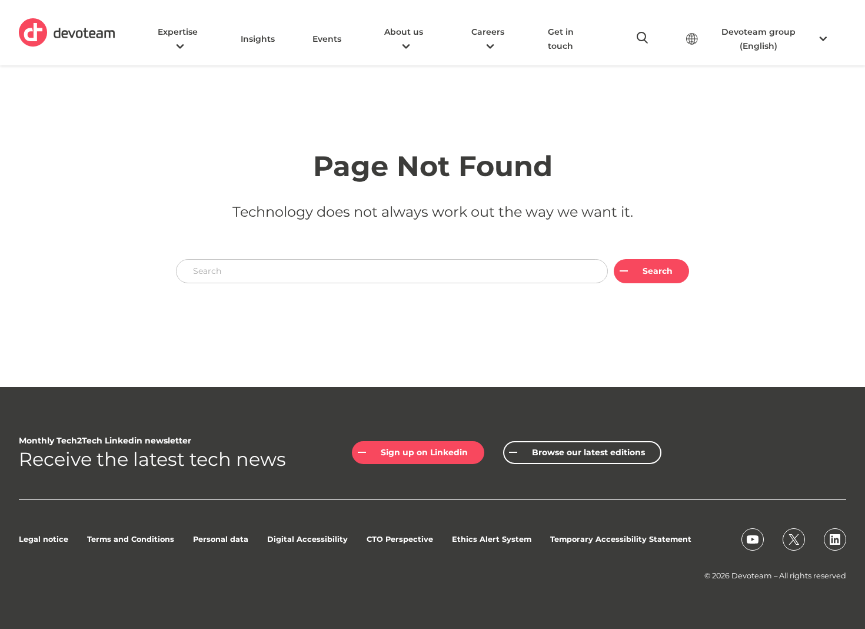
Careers (487, 32)
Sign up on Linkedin (424, 452)
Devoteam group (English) (758, 39)
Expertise (178, 32)
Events (326, 39)
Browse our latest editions (588, 452)
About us (403, 32)
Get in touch (561, 39)
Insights (258, 39)
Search (658, 271)
